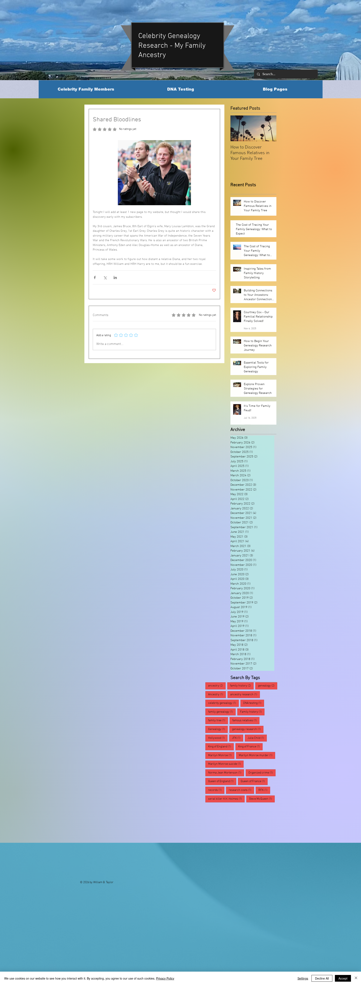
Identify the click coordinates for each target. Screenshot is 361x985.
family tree (250, 781)
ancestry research (223, 773)
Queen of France (254, 755)
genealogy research (255, 790)
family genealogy (222, 781)
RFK (214, 764)
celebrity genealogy (257, 773)
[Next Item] (270, 128)
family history (242, 686)
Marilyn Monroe (250, 720)
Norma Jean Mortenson (226, 746)
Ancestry (217, 694)
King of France (220, 720)
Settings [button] (302, 978)
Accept (342, 978)
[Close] (355, 978)
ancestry (217, 686)
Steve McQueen (237, 764)
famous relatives (221, 790)
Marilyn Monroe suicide (226, 738)
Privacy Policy (165, 978)
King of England (244, 712)
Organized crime (262, 746)
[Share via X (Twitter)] (105, 277)
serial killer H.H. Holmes (226, 807)
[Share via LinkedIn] (115, 277)
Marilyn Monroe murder (226, 729)
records (216, 799)
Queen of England (222, 755)
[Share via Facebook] (95, 277)
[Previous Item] (237, 128)
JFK (261, 703)
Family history (267, 694)
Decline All (322, 978)
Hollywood (242, 703)
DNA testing (240, 694)
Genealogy (218, 703)
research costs (241, 799)
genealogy (267, 686)
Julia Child (217, 712)
